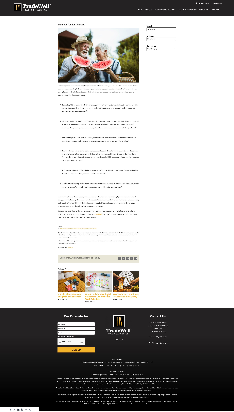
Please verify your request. (66, 339)
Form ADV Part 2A (124, 377)
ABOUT (101, 368)
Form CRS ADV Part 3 (137, 377)
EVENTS (117, 368)
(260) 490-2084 (161, 339)
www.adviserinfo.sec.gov (141, 399)
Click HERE (98, 214)
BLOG (130, 368)
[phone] (30, 410)
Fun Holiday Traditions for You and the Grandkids (70, 296)
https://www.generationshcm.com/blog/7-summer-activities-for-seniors (78, 229)
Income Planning (88, 364)
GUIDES (124, 368)
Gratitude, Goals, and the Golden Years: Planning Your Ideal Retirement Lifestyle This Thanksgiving (126, 298)
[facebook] (11, 410)
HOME (95, 368)
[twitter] (15, 410)
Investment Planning (102, 364)
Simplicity (122, 373)
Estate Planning (146, 364)
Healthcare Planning (131, 364)
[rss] (22, 410)
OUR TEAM (109, 368)
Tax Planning (117, 364)
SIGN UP (76, 352)
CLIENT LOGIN (119, 342)
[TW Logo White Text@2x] (32, 3)
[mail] (26, 410)
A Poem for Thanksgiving (97, 294)
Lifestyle (70, 248)
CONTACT (137, 368)
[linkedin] (18, 410)
